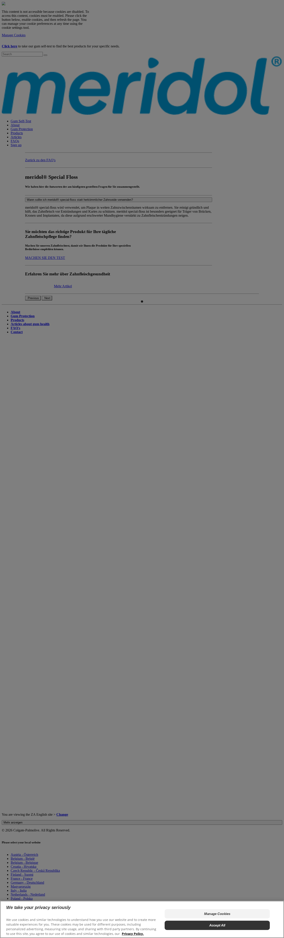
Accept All (217, 925)
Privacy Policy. (133, 934)
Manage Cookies (217, 914)
